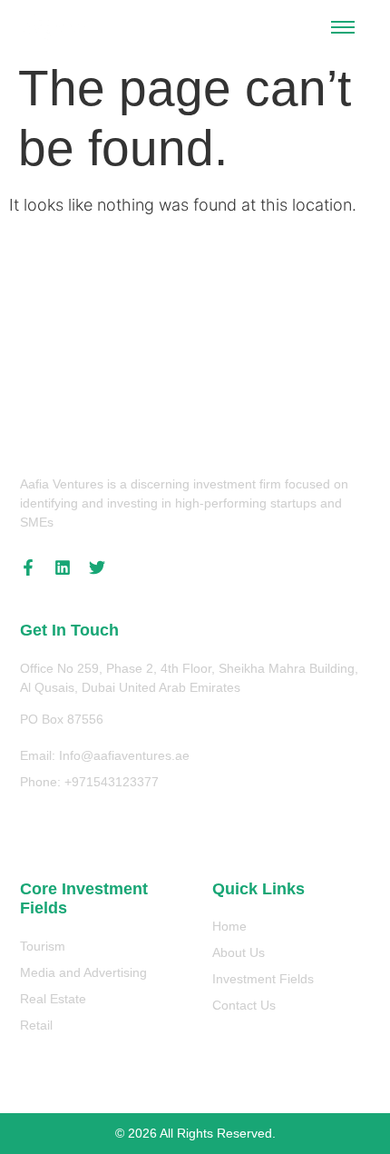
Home (229, 926)
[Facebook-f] (28, 567)
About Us (238, 952)
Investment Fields (263, 979)
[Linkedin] (62, 567)
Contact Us (244, 1005)
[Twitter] (97, 567)
